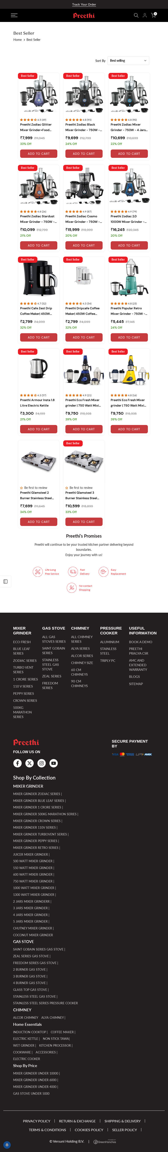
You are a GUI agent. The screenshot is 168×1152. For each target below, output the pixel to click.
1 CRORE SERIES (25, 679)
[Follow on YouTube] (53, 763)
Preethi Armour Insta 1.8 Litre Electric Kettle (37, 402)
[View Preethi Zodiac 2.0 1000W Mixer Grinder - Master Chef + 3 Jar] (129, 186)
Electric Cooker (26, 1059)
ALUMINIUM (109, 642)
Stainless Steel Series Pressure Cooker (45, 1003)
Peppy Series (23, 693)
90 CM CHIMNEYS (79, 683)
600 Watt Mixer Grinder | (33, 874)
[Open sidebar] (5, 581)
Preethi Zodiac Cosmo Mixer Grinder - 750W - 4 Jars (82, 219)
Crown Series (25, 700)
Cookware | (23, 1052)
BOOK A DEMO (140, 642)
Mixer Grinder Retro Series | (36, 848)
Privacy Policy (36, 1121)
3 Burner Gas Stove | (30, 976)
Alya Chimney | (53, 1017)
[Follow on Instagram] (41, 763)
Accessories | (47, 1052)
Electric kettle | (26, 1038)
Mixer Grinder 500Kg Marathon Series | (45, 814)
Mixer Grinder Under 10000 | (36, 1073)
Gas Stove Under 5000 (31, 1093)
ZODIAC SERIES (25, 660)
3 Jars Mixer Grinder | (31, 908)
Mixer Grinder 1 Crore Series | (38, 807)
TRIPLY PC (107, 660)
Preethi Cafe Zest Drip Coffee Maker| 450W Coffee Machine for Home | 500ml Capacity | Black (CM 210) (38, 311)
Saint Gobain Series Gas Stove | (39, 949)
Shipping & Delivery (123, 1121)
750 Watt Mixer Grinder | (33, 881)
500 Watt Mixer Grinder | (33, 861)
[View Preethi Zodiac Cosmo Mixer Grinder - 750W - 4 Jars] (84, 186)
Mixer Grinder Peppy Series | (36, 841)
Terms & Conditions (47, 1129)
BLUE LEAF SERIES (21, 651)
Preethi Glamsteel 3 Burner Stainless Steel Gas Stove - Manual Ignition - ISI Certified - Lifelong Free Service (82, 496)
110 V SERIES (23, 686)
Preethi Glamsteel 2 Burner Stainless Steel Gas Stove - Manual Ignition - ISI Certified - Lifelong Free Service (37, 496)
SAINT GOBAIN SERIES (53, 650)
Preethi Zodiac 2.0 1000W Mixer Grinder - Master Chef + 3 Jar (128, 219)
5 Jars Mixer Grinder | (31, 921)
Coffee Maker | (63, 1032)
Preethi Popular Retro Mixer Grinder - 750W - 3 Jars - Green (129, 311)
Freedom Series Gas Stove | (35, 963)
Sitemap (136, 684)
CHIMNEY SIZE (82, 663)
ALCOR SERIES (82, 656)
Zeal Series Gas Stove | (32, 956)
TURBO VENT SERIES (23, 669)
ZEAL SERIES (51, 676)
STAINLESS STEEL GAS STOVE (50, 664)
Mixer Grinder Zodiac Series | (37, 794)
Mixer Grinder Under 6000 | (35, 1080)
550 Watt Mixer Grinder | (33, 868)
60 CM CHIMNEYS (79, 672)
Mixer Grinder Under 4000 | (35, 1087)
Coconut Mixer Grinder (33, 935)
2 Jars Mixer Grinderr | (32, 901)
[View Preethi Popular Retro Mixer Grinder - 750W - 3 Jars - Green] (129, 277)
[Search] (136, 15)
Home (17, 39)
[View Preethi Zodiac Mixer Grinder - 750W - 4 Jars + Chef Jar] (129, 94)
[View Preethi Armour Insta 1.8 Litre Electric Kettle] (39, 369)
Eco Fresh (22, 642)
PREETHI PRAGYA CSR (138, 651)
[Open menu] (33, 15)
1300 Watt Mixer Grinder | (34, 894)
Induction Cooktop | (30, 1032)
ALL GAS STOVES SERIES (54, 639)
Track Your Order (84, 4)
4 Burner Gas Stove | (30, 983)
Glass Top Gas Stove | (31, 990)
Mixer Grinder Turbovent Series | (41, 834)
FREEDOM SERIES (50, 685)
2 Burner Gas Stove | (30, 969)
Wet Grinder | (24, 1045)
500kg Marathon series (22, 712)
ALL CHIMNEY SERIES (81, 639)
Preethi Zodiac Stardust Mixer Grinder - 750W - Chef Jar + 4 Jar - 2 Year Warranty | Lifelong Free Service (37, 219)
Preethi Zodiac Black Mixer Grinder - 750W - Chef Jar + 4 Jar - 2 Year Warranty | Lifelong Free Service (82, 127)
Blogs (134, 677)
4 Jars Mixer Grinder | (31, 915)
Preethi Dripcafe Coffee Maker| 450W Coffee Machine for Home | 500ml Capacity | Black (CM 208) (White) (82, 311)
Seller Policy (124, 1129)
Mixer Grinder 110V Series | (35, 827)
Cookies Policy (89, 1129)
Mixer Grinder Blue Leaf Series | (39, 801)
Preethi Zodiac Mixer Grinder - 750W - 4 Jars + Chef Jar (128, 127)
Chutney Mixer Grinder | (33, 928)
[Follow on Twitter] (29, 763)
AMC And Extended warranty (138, 664)
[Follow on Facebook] (17, 763)
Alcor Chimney (25, 1017)
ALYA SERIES (80, 648)
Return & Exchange (77, 1121)
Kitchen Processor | (56, 1045)
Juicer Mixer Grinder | (31, 854)
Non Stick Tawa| (56, 1038)
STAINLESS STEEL (108, 651)
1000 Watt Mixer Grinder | (34, 888)
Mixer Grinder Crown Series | (37, 821)
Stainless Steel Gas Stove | (35, 996)
